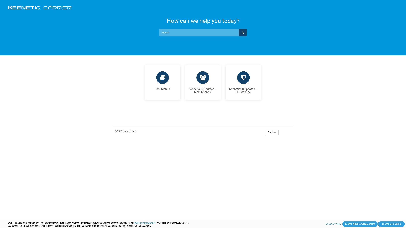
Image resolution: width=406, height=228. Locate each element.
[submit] (243, 32)
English (271, 132)
